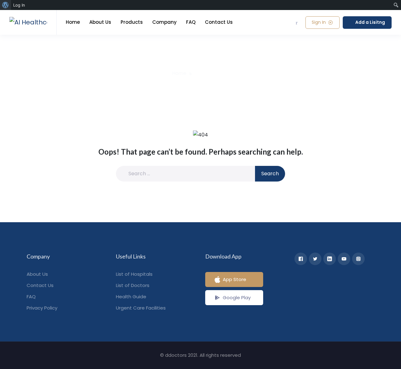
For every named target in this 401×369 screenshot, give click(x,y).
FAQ (190, 22)
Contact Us (219, 22)
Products (132, 22)
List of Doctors (132, 285)
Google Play (237, 297)
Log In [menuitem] (19, 5)
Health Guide (131, 296)
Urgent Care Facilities (141, 308)
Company (164, 22)
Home (73, 22)
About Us (100, 22)
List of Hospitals (134, 274)
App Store (234, 279)
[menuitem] (5, 5)
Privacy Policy (42, 308)
